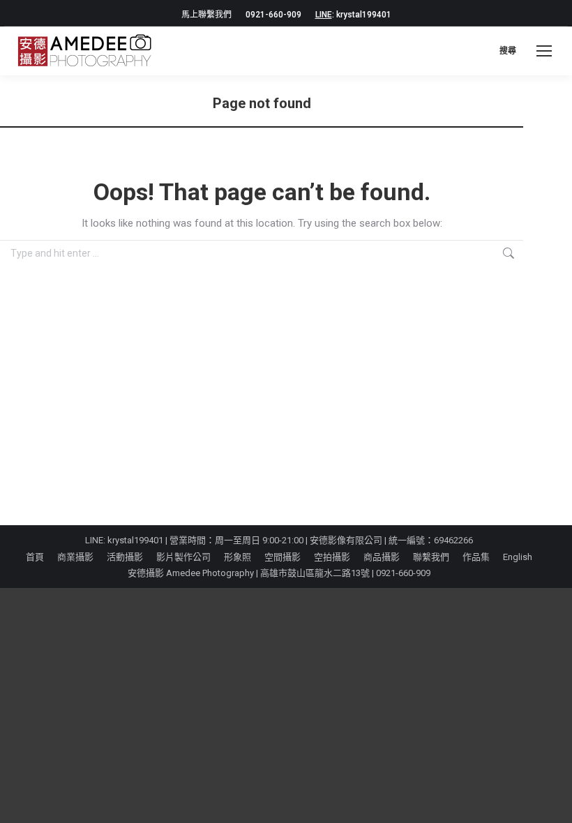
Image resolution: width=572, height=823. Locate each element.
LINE (323, 15)
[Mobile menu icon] (544, 51)
